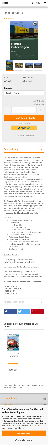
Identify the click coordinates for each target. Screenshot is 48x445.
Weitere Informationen (24, 440)
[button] (10, 311)
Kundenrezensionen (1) (16, 301)
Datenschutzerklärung (16, 428)
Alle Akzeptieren (24, 433)
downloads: (8, 88)
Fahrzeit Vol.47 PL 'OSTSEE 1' (13, 355)
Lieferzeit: (7, 81)
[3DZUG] (13, 3)
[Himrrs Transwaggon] (24, 40)
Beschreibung (11, 149)
